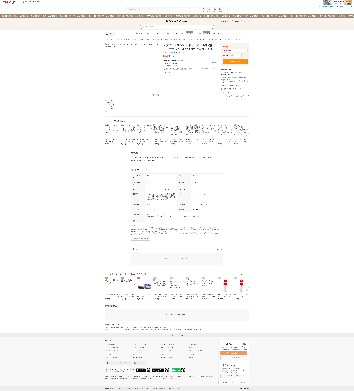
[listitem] (119, 344)
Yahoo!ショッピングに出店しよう (338, 6)
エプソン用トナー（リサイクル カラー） (183, 39)
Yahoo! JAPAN (322, 6)
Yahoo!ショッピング (110, 388)
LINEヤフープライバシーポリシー (125, 388)
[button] (238, 55)
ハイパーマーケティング (200, 194)
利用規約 (155, 388)
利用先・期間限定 (173, 65)
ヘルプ (350, 6)
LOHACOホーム (109, 39)
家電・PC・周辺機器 (123, 39)
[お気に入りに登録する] (157, 96)
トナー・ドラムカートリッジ (160, 39)
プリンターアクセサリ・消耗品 (140, 39)
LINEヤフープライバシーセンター (143, 388)
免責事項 (161, 388)
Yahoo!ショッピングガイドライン (172, 388)
